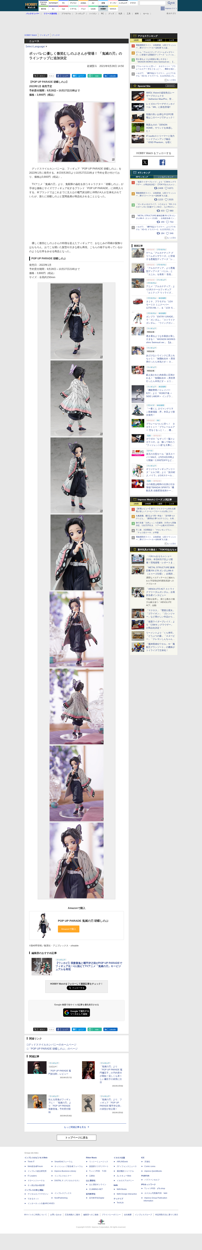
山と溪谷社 (90, 1180)
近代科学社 (90, 1194)
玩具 (120, 13)
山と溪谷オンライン (97, 1184)
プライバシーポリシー (111, 1215)
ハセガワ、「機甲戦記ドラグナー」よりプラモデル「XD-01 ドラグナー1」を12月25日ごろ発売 (156, 76)
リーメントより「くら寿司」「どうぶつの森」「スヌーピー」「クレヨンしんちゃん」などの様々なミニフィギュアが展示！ (160, 639)
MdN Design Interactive (127, 1194)
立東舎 (92, 1176)
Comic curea (149, 1166)
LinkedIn (112, 76)
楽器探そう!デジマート (99, 1166)
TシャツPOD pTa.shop (154, 1188)
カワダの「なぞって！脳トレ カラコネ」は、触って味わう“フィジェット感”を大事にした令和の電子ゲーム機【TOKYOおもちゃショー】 (160, 445)
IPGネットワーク (148, 1184)
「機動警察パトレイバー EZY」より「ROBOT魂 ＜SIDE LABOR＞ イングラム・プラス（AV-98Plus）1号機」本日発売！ (160, 396)
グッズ (111, 13)
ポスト (42, 76)
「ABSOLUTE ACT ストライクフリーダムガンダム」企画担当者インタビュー (160, 592)
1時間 (136, 40)
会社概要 (128, 1215)
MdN (116, 1185)
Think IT (31, 1162)
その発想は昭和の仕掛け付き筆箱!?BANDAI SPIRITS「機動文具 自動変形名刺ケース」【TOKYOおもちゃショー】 (160, 490)
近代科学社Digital (96, 1198)
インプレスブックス (62, 1193)
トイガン (93, 13)
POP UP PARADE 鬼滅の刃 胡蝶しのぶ (83, 920)
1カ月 (171, 40)
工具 (129, 13)
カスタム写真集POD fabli (155, 1193)
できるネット (33, 1199)
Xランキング (144, 172)
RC (102, 13)
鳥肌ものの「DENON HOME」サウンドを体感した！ (159, 127)
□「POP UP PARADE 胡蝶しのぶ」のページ (52, 1048)
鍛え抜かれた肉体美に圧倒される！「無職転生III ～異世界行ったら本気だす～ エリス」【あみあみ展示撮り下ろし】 (160, 381)
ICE (142, 1158)
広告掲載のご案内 (72, 1215)
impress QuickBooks (153, 1171)
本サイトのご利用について (35, 1215)
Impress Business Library (65, 1171)
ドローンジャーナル (36, 1180)
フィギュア (80, 13)
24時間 (148, 40)
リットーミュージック (98, 1162)
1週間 (159, 40)
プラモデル (66, 13)
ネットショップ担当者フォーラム (68, 1166)
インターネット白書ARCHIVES (41, 1203)
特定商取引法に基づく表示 (166, 1215)
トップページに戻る (76, 1137)
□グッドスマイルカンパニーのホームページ (51, 1044)
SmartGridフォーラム (63, 1162)
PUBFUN (145, 1176)
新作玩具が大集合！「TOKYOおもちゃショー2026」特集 (157, 550)
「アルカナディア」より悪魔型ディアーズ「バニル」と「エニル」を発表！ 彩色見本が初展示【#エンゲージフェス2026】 (160, 274)
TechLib (120, 1203)
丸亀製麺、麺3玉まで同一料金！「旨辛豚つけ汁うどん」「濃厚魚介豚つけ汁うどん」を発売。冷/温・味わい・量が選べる (155, 518)
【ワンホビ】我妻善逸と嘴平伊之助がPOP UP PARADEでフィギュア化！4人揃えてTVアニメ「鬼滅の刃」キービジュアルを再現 (89, 966)
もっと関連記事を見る (75, 1127)
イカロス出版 (119, 1158)
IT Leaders (32, 1176)
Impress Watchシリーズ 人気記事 (155, 499)
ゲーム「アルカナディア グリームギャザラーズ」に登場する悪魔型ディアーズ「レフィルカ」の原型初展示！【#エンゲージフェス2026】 (160, 259)
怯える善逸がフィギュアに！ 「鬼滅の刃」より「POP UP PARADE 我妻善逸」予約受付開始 (59, 1105)
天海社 (147, 1162)
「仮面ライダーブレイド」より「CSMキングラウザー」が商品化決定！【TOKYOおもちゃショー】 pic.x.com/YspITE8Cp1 (156, 184)
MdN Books (122, 1189)
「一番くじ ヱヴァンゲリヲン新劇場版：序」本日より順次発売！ (160, 411)
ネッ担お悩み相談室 (36, 1185)
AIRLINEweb (122, 1162)
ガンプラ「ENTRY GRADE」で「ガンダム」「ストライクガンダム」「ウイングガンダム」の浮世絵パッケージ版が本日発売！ (160, 322)
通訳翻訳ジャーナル (125, 1171)
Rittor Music (91, 1158)
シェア (65, 76)
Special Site (144, 86)
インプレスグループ (143, 1215)
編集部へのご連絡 (90, 1215)
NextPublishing (61, 1198)
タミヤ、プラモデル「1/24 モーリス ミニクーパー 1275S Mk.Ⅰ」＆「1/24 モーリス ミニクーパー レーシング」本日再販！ (160, 307)
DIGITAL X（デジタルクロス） (67, 1180)
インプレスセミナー (62, 1176)
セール (146, 13)
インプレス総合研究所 (37, 1171)
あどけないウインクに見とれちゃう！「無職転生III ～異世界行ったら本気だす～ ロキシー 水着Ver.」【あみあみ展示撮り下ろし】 (160, 361)
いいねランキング (165, 177)
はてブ (81, 76)
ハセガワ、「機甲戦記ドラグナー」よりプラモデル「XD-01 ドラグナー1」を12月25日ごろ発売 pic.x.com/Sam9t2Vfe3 (156, 229)
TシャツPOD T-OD (97, 1171)
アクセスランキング (148, 36)
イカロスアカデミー (125, 1180)
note (96, 76)
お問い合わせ (56, 1215)
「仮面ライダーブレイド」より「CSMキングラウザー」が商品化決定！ (160, 624)
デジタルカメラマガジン (38, 1194)
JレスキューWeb (124, 1176)
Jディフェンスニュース (127, 1166)
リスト (51, 76)
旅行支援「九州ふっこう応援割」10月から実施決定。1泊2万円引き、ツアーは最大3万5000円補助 (156, 525)
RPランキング (142, 177)
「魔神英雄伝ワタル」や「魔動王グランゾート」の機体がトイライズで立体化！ (160, 647)
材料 (137, 13)
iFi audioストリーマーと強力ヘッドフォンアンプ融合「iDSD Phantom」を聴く (160, 139)
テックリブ (118, 1199)
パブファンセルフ (152, 1180)
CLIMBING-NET (96, 1189)
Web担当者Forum (35, 1166)
